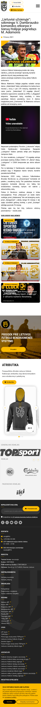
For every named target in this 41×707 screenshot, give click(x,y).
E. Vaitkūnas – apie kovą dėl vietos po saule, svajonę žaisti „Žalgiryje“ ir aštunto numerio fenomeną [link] (20, 294)
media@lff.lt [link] (7, 550)
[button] (34, 460)
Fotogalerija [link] (5, 589)
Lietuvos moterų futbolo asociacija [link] (13, 669)
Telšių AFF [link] (4, 619)
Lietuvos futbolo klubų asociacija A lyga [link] (14, 659)
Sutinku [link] (9, 702)
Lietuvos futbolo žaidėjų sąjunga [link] (12, 676)
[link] (4, 6)
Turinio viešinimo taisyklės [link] (10, 593)
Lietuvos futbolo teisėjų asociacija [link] (12, 664)
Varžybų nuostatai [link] (7, 577)
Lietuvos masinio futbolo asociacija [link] (13, 666)
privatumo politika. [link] (11, 697)
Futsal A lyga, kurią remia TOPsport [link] (13, 644)
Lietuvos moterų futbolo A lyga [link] (11, 639)
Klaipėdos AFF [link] (6, 607)
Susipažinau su (20, 517)
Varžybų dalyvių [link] (6, 580)
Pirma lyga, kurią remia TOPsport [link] (12, 637)
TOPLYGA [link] (4, 634)
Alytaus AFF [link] (5, 602)
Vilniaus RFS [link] (5, 623)
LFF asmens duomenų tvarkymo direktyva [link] (25, 517)
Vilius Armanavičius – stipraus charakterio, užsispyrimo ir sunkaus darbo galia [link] (20, 273)
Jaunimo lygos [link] (6, 641)
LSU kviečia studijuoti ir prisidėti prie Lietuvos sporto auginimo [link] (19, 231)
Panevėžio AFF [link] (6, 612)
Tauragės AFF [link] (6, 616)
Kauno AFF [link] (5, 604)
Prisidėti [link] (13, 349)
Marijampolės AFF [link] (7, 609)
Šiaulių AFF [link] (5, 614)
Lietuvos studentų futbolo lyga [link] (11, 646)
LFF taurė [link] (4, 632)
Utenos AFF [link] (5, 621)
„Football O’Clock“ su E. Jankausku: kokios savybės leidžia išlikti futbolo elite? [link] (20, 251)
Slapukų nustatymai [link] (27, 702)
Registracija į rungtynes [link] (9, 591)
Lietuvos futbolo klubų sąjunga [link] (11, 662)
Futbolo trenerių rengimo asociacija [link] (13, 657)
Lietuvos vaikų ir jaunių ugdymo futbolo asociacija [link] (18, 673)
